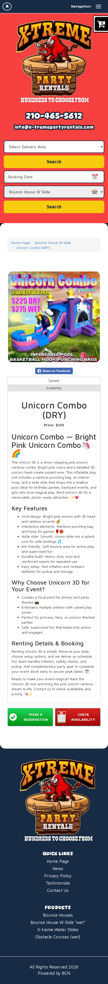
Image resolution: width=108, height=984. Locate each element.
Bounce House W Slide (53, 242)
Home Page (20, 242)
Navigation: (81, 6)
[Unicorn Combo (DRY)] (54, 317)
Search (54, 206)
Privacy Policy (58, 875)
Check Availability (83, 717)
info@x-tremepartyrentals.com (54, 127)
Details (54, 380)
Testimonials (58, 883)
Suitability (54, 388)
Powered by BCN (54, 973)
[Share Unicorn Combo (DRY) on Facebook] (54, 370)
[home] (7, 7)
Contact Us (58, 890)
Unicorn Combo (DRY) (33, 247)
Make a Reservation (36, 717)
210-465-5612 (54, 116)
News (57, 868)
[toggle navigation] (98, 6)
